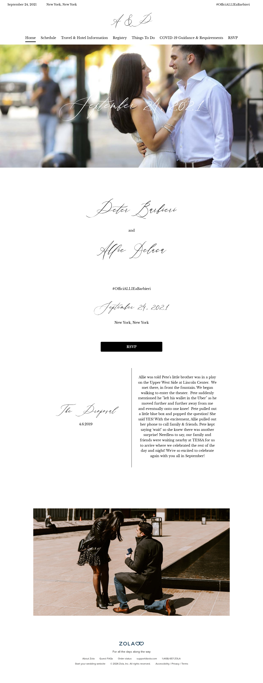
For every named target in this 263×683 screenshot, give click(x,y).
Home (30, 38)
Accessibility (163, 664)
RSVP (233, 38)
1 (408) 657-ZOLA (171, 659)
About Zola (88, 659)
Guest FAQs (106, 659)
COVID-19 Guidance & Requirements (191, 38)
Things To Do (143, 38)
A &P (131, 21)
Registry (120, 38)
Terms (184, 664)
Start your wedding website (90, 664)
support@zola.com (147, 659)
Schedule (48, 38)
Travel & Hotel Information (84, 38)
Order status (125, 659)
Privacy (175, 664)
